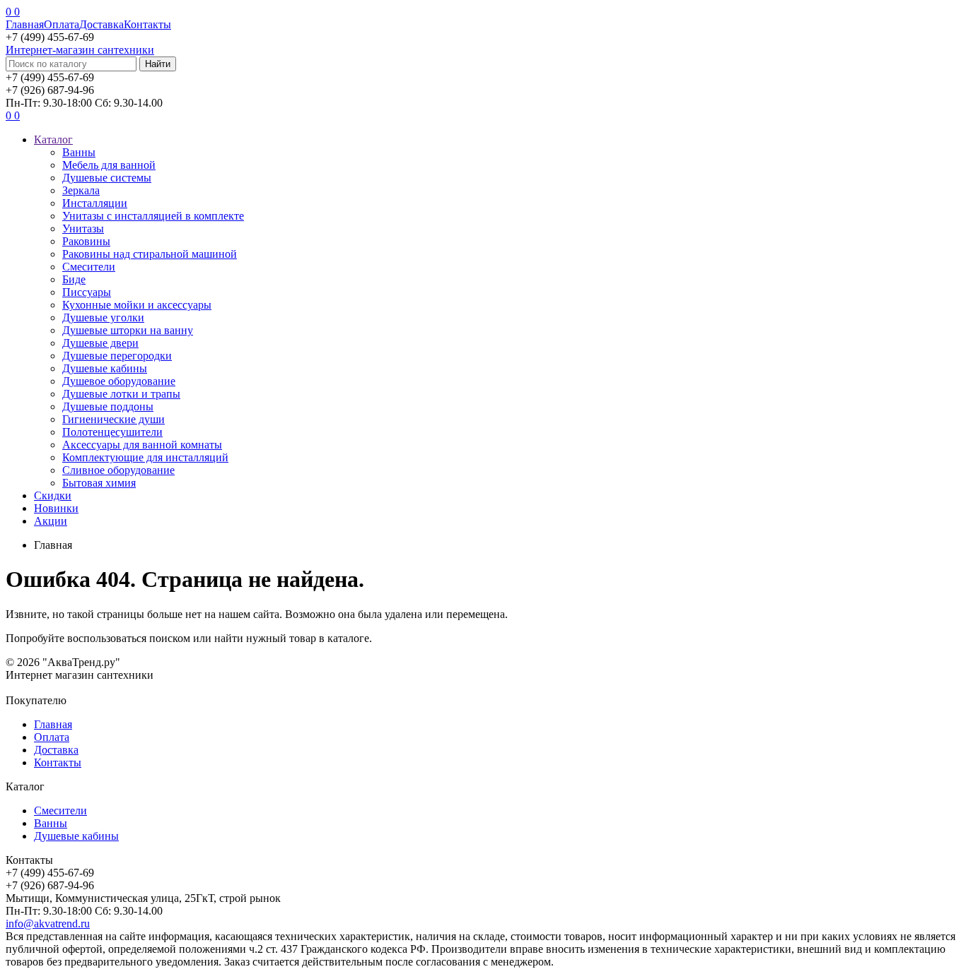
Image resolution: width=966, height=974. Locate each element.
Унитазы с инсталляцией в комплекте (153, 216)
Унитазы (83, 228)
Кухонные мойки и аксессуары (136, 305)
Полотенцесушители (112, 432)
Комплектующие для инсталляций (145, 457)
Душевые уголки (103, 317)
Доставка (101, 24)
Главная (25, 24)
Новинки (56, 508)
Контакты (147, 24)
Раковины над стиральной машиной (149, 254)
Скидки (52, 495)
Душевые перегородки (117, 356)
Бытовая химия (99, 483)
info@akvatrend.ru (48, 923)
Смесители (88, 267)
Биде (74, 279)
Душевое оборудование (118, 381)
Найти (157, 64)
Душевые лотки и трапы (121, 394)
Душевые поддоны (107, 406)
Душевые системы (106, 178)
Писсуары (86, 292)
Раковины (86, 241)
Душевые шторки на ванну (127, 330)
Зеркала (81, 190)
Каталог (53, 139)
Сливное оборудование (118, 470)
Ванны (78, 152)
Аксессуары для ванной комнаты (142, 445)
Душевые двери (100, 343)
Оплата (61, 24)
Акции (50, 521)
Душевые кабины (104, 368)
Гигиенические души (113, 419)
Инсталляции (94, 203)
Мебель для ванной (109, 165)
